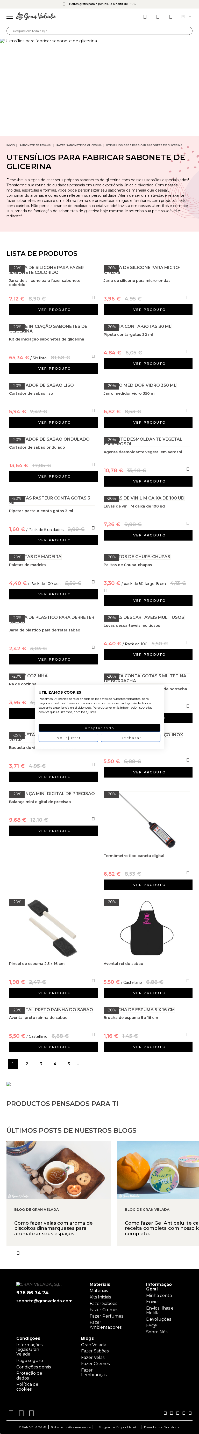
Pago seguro (29, 1360)
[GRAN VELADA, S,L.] (36, 16)
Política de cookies (27, 1386)
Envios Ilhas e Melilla (160, 1310)
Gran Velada (93, 1344)
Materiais (99, 1290)
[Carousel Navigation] (102, 1253)
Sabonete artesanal (35, 145)
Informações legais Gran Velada (29, 1349)
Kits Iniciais (100, 1297)
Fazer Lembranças (93, 1372)
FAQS (152, 1325)
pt (184, 16)
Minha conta (159, 1295)
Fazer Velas (92, 1357)
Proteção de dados (29, 1375)
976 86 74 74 (32, 1293)
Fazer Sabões (103, 1303)
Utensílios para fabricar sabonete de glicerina (144, 145)
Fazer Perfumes (106, 1316)
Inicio (10, 145)
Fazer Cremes (104, 1309)
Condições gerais (33, 1367)
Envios (152, 1301)
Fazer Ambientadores (106, 1324)
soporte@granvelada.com (43, 1301)
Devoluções (158, 1319)
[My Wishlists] (146, 17)
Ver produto (54, 309)
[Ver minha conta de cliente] (158, 17)
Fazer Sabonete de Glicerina (79, 145)
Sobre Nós (156, 1331)
